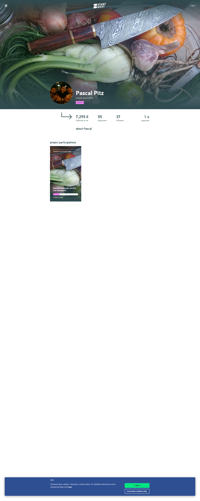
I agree (137, 486)
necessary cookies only (137, 491)
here (70, 487)
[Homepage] (100, 5)
